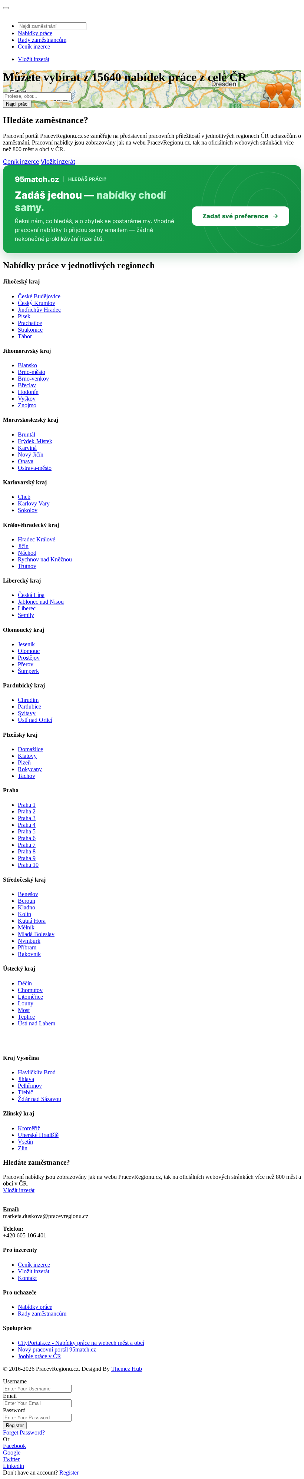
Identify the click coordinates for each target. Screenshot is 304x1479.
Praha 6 (27, 838)
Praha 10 (28, 865)
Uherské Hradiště (38, 1135)
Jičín (23, 546)
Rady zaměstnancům (42, 40)
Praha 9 (27, 858)
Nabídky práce (35, 33)
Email (10, 1396)
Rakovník (29, 954)
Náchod (27, 553)
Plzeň (24, 762)
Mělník (26, 927)
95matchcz (37, 179)
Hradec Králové (36, 539)
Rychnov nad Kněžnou (45, 559)
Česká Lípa (31, 595)
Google (11, 1452)
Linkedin (13, 1466)
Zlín (22, 1148)
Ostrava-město (35, 468)
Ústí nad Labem (36, 1023)
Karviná (27, 448)
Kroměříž (29, 1128)
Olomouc (29, 651)
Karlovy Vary (34, 503)
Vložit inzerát (33, 59)
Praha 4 (27, 825)
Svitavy (27, 713)
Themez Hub (126, 1369)
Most (24, 1010)
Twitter (11, 1459)
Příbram (27, 947)
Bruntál (26, 434)
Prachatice (30, 323)
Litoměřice (30, 997)
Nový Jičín (30, 454)
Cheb (24, 497)
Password (14, 1410)
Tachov (26, 776)
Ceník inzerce (34, 46)
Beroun (26, 901)
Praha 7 (27, 845)
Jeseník (26, 644)
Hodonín (28, 392)
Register (15, 1425)
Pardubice (29, 706)
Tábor (25, 336)
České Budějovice (39, 296)
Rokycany (30, 769)
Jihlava (26, 1079)
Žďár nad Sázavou (39, 1099)
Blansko (27, 365)
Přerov (25, 664)
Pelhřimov (30, 1085)
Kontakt (27, 1278)
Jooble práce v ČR (39, 1356)
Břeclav (27, 385)
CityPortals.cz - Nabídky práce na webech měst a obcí (81, 1343)
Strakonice (30, 329)
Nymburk (29, 941)
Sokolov (27, 510)
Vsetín (25, 1141)
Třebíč (25, 1092)
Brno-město (31, 372)
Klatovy (27, 756)
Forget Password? (24, 1432)
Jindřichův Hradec (39, 309)
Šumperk (28, 671)
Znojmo (27, 405)
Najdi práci (17, 104)
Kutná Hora (32, 921)
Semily (26, 615)
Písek (24, 316)
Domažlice (30, 749)
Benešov (28, 894)
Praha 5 (27, 831)
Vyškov (27, 398)
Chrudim (28, 700)
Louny (25, 1003)
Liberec (27, 608)
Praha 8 (27, 851)
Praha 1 (27, 805)
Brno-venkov (33, 378)
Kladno (26, 907)
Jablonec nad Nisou (41, 601)
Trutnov (27, 566)
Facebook (14, 1446)
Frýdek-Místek (35, 441)
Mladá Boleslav (36, 934)
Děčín (25, 983)
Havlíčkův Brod (37, 1072)
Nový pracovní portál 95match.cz (57, 1349)
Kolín (24, 914)
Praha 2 (27, 811)
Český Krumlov (36, 303)
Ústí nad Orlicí (35, 720)
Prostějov (29, 657)
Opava (25, 461)
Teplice (26, 1017)
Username (15, 1381)
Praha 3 (27, 818)
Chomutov (30, 990)
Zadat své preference (235, 216)
